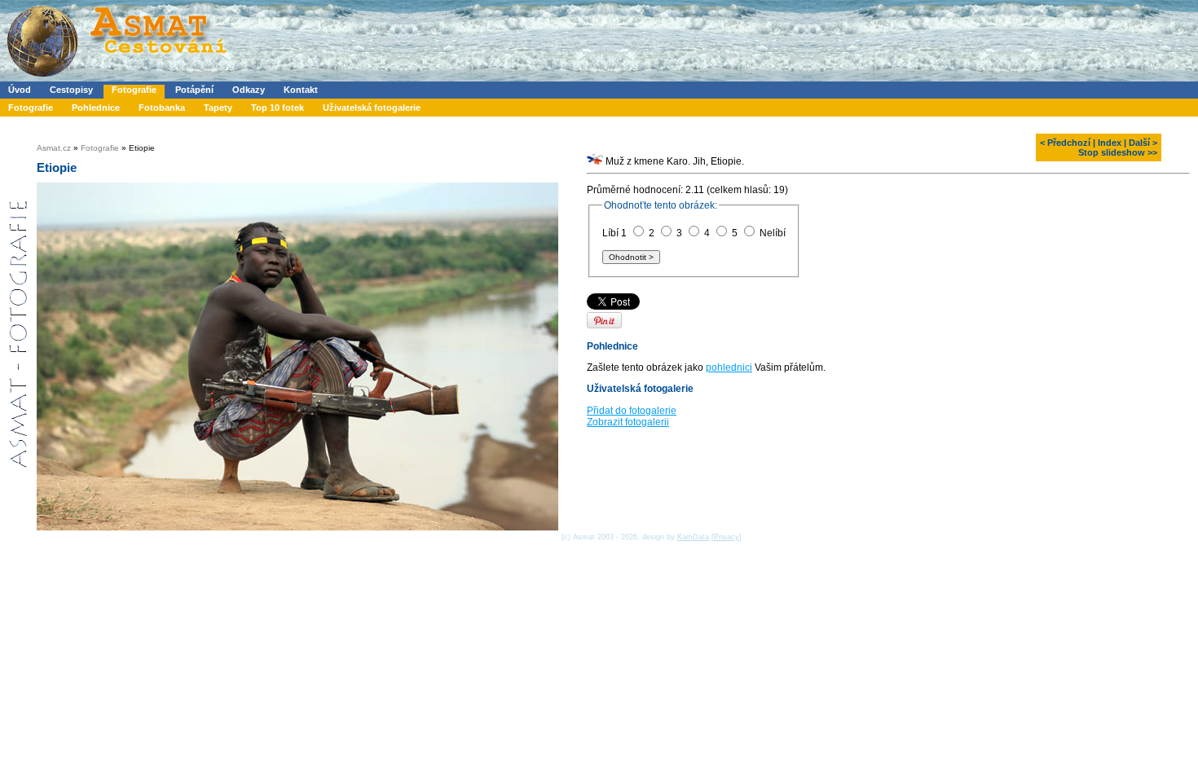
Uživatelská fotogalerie (372, 107)
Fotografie (134, 90)
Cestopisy (71, 90)
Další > (1143, 142)
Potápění (194, 90)
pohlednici (729, 367)
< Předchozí (1065, 142)
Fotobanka (162, 107)
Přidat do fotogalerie (631, 410)
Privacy (726, 537)
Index (1109, 142)
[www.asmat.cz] (116, 78)
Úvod (19, 90)
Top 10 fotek (277, 107)
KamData (693, 537)
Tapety (218, 107)
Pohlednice (96, 107)
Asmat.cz (54, 147)
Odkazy (248, 90)
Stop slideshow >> (1117, 152)
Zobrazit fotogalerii (628, 422)
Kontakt (301, 90)
